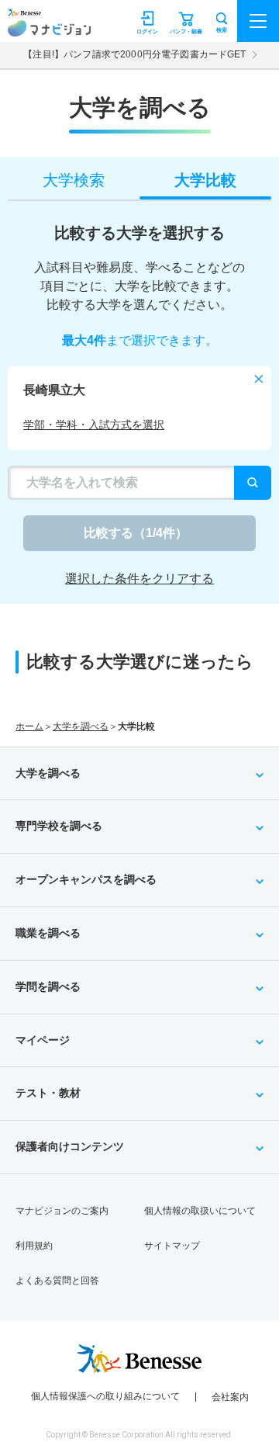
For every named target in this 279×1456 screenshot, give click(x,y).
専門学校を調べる (59, 826)
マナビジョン (49, 28)
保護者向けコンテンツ (70, 1146)
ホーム (29, 726)
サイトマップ (172, 1245)
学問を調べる (48, 986)
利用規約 (34, 1245)
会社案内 (230, 1397)
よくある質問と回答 (57, 1280)
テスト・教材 (48, 1093)
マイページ (43, 1040)
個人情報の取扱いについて (200, 1210)
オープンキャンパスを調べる (86, 879)
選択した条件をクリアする (139, 578)
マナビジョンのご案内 (62, 1210)
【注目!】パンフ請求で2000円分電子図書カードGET (134, 54)
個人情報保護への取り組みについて (105, 1396)
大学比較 (205, 180)
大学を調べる (80, 726)
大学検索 (74, 180)
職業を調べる (48, 933)
